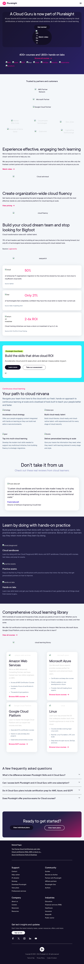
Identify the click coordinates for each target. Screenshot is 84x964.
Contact (14, 871)
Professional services (19, 891)
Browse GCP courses (17, 744)
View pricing (7, 206)
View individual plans (21, 828)
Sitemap (14, 881)
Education (48, 901)
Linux (53, 711)
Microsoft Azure (60, 661)
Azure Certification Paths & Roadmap (24, 855)
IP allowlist (15, 878)
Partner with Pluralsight (53, 878)
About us (15, 901)
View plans (15, 888)
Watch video (43, 37)
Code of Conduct (52, 958)
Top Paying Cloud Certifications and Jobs (26, 849)
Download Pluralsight (19, 884)
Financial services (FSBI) (53, 905)
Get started (42, 27)
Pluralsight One (50, 884)
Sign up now (18, 933)
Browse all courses (42, 58)
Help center (16, 875)
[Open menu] (81, 3)
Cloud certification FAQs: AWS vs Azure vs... (26, 852)
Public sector (49, 918)
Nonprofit (48, 914)
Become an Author (51, 875)
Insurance (48, 911)
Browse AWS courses (17, 697)
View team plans (54, 828)
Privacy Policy (41, 958)
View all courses (8, 635)
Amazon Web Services (18, 663)
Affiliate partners (51, 881)
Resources (15, 911)
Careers (14, 905)
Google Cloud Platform (18, 713)
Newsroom (15, 908)
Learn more (12, 367)
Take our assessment (34, 367)
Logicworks (12, 249)
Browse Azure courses (58, 695)
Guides (47, 871)
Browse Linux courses (58, 747)
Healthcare (49, 908)
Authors (47, 888)
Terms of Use (30, 958)
